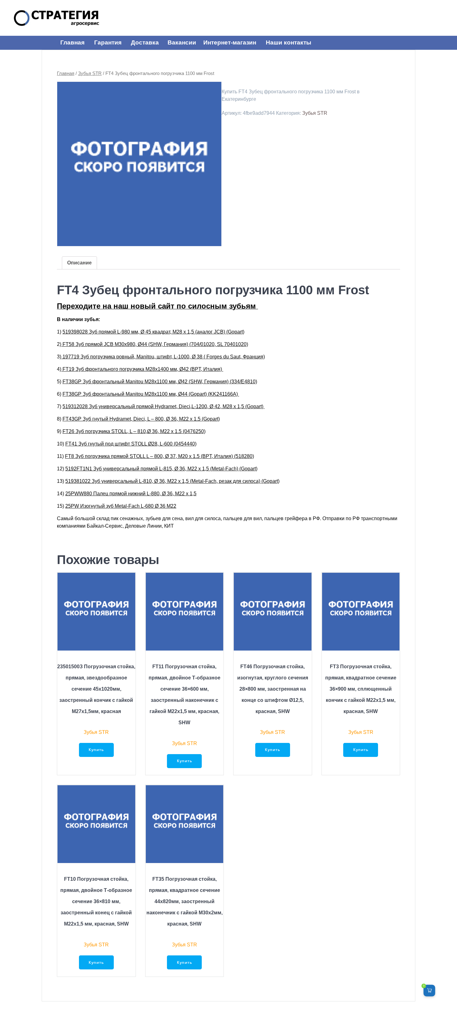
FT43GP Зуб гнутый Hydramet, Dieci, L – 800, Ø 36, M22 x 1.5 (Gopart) (141, 419)
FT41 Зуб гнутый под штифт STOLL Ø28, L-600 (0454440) (130, 443)
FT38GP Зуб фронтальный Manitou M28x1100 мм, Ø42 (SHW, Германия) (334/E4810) (159, 381)
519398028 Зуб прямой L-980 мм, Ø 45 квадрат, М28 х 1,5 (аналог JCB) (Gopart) (153, 331)
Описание (79, 262)
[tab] (79, 262)
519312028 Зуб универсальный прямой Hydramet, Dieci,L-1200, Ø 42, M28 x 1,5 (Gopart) (163, 406)
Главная (65, 73)
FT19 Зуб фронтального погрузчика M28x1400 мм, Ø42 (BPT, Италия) (142, 369)
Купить (96, 749)
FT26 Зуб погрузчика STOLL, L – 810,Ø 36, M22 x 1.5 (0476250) (133, 431)
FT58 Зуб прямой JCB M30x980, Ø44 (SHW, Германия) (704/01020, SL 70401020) (154, 344)
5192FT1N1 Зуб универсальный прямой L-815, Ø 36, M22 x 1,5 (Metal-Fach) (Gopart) (161, 468)
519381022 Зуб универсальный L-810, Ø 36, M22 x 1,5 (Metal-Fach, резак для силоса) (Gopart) (172, 481)
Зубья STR (90, 73)
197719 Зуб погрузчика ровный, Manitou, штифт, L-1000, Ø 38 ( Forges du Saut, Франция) (163, 356)
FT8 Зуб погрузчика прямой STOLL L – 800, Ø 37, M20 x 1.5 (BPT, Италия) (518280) (159, 456)
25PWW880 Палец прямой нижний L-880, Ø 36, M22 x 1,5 (130, 493)
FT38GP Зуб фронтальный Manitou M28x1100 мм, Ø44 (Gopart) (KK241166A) (150, 394)
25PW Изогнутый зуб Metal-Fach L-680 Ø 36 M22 (120, 506)
